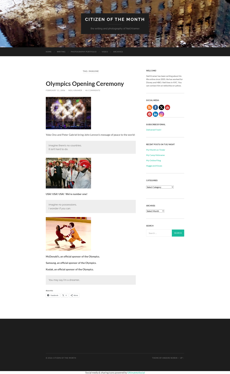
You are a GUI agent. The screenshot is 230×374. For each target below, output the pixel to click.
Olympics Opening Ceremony (85, 83)
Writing (61, 52)
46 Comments (92, 90)
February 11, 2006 (55, 90)
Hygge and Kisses (154, 165)
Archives (118, 52)
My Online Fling (153, 160)
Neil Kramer (75, 90)
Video (105, 52)
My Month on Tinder (155, 149)
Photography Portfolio (83, 52)
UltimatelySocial (136, 372)
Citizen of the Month (115, 19)
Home (49, 52)
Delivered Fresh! (153, 129)
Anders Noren (169, 358)
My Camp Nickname (155, 155)
